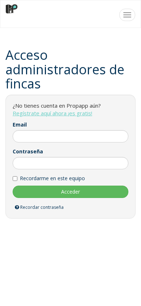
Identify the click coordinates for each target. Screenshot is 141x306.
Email (20, 124)
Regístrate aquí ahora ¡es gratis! (52, 113)
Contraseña (28, 151)
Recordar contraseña (41, 207)
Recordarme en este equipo (52, 178)
